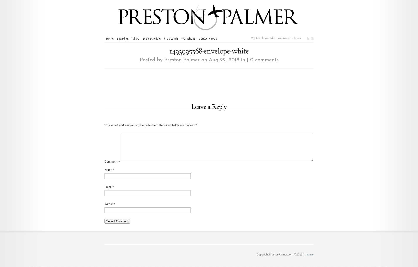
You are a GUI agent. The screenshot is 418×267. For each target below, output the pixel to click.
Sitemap (309, 254)
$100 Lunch (171, 38)
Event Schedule (151, 38)
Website (109, 204)
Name (109, 170)
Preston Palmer (182, 60)
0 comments (264, 60)
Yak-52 (135, 38)
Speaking (122, 38)
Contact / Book (208, 38)
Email (109, 187)
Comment (112, 161)
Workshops (188, 38)
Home (109, 38)
